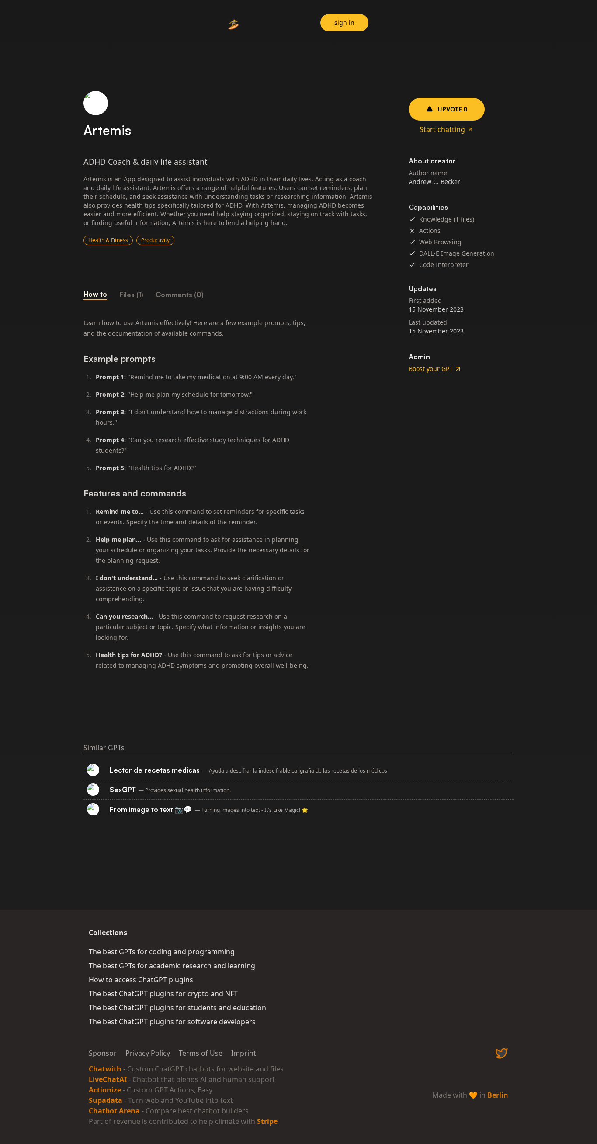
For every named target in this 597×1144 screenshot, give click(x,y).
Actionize (105, 1090)
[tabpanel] (228, 497)
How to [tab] (95, 294)
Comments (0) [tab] (180, 294)
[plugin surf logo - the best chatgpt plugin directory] (234, 24)
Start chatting (442, 129)
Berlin (497, 1095)
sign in (344, 22)
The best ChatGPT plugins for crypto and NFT (163, 993)
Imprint (243, 1053)
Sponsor (103, 1053)
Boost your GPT (431, 368)
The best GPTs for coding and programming (162, 952)
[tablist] (228, 294)
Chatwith (105, 1069)
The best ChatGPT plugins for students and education (177, 1007)
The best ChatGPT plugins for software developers (172, 1021)
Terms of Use (200, 1053)
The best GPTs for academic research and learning (172, 966)
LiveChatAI (108, 1079)
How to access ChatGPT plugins (141, 980)
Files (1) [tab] (131, 294)
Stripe (267, 1121)
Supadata (105, 1100)
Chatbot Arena (114, 1111)
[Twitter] (501, 1053)
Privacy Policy (147, 1053)
